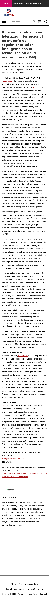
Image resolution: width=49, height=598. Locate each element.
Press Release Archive (28, 584)
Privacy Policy (31, 594)
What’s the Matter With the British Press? (23, 4)
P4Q (35, 87)
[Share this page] (45, 21)
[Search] (34, 21)
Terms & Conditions (35, 589)
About (13, 584)
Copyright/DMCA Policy (12, 594)
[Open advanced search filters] (39, 21)
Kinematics (7, 81)
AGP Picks (6, 4)
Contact (43, 594)
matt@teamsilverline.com (13, 459)
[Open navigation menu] (4, 21)
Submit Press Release (15, 589)
